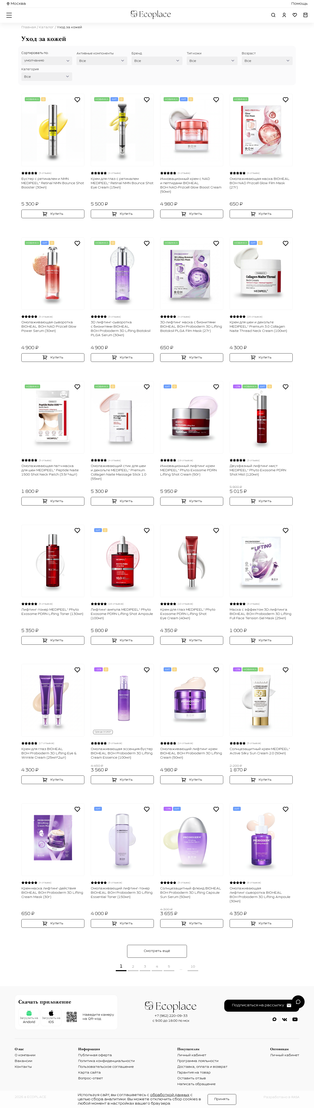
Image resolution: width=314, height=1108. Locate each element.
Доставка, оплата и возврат (202, 1066)
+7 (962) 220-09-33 (171, 1015)
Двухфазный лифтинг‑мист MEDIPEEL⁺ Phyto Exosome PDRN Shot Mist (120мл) (258, 470)
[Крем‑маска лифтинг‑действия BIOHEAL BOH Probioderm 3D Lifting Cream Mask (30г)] (52, 839)
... (181, 969)
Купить (56, 213)
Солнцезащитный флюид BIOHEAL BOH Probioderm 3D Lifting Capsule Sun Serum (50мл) (190, 893)
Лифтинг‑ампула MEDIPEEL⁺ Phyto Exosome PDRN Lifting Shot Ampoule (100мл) (122, 614)
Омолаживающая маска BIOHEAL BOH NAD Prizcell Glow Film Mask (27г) (260, 183)
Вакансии (23, 1061)
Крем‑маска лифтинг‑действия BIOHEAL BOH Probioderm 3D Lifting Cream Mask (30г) (52, 893)
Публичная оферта (95, 1055)
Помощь (299, 4)
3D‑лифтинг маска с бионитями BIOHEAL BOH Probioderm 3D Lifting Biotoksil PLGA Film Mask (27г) (191, 327)
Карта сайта (89, 1072)
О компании (25, 1055)
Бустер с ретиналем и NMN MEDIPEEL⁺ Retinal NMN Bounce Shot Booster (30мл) (52, 183)
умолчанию (34, 60)
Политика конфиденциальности (106, 1061)
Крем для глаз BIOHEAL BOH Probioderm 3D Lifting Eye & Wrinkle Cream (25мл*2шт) (48, 753)
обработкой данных (169, 1095)
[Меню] (9, 15)
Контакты (23, 1066)
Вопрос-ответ (90, 1078)
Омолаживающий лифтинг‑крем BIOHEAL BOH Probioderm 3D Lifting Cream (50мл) (191, 753)
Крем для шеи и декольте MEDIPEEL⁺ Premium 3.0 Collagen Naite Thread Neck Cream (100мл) (258, 327)
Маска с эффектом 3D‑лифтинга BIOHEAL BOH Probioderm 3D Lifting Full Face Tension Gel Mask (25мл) (260, 614)
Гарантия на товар (194, 1072)
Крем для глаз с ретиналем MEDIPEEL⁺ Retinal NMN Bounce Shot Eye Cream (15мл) (122, 183)
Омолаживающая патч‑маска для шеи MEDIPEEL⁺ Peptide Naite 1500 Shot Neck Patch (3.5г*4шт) (50, 470)
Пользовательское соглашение (106, 1066)
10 (193, 966)
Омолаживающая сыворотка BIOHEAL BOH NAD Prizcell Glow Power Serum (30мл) (48, 327)
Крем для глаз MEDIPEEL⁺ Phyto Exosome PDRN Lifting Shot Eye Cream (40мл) (187, 614)
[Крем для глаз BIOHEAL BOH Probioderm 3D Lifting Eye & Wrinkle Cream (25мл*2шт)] (52, 700)
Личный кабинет (191, 1055)
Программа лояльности (198, 1061)
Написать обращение (196, 1084)
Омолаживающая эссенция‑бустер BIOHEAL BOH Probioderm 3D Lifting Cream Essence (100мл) (122, 753)
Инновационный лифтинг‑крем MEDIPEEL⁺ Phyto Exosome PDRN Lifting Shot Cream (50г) (188, 470)
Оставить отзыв (191, 1078)
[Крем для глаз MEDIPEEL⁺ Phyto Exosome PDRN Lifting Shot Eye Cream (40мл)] (191, 561)
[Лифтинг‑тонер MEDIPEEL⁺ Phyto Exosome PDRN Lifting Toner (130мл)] (52, 561)
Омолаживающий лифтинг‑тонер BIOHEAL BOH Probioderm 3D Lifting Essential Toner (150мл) (122, 893)
